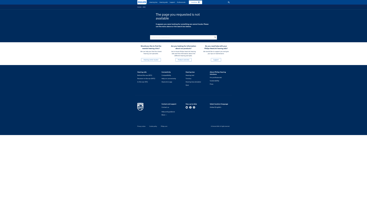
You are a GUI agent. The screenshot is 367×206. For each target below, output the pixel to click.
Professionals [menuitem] (181, 2)
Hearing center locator (151, 60)
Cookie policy (153, 126)
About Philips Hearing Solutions (218, 73)
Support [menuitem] (172, 2)
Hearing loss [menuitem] (153, 2)
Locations (194, 2)
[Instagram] (194, 107)
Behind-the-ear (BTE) (144, 75)
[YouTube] (187, 107)
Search (228, 2)
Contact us (165, 107)
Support (216, 60)
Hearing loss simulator (193, 82)
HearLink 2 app (167, 82)
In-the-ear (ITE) (142, 82)
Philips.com (164, 126)
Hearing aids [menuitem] (163, 2)
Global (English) (215, 107)
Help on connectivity (169, 78)
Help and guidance (168, 112)
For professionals (216, 77)
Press (211, 84)
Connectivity (166, 72)
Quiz (187, 85)
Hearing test (190, 75)
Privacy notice (141, 126)
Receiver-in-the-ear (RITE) (146, 78)
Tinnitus (188, 78)
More (163, 115)
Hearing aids (142, 72)
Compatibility (166, 75)
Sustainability (214, 81)
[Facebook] (190, 107)
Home (139, 7)
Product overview (183, 60)
